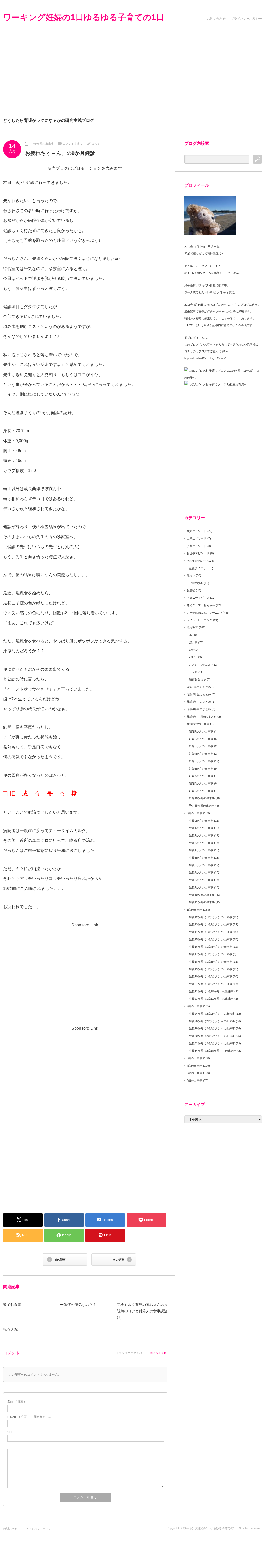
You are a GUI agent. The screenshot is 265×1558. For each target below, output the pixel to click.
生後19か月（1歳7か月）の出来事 (210, 969)
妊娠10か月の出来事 (202, 798)
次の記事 (118, 1259)
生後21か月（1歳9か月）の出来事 (210, 983)
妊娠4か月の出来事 (201, 753)
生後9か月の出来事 (42, 143)
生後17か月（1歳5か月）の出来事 (210, 954)
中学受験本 (196, 583)
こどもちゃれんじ (200, 664)
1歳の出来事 (194, 909)
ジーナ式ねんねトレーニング (205, 612)
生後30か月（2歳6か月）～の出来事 (212, 1035)
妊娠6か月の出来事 (201, 768)
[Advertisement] (132, 75)
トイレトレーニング (199, 620)
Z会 (191, 649)
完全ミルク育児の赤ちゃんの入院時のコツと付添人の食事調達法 (142, 1311)
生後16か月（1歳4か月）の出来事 (210, 946)
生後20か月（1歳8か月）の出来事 (210, 976)
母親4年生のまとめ (199, 709)
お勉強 (191, 590)
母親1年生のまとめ (199, 686)
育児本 (191, 575)
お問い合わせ (216, 18)
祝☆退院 (10, 1329)
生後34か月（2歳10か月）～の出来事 (213, 1050)
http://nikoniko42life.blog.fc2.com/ (205, 358)
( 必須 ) (16, 1401)
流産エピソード (197, 546)
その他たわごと (197, 560)
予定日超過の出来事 (202, 805)
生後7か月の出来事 (201, 872)
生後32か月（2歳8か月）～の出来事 (212, 1043)
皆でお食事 (12, 1304)
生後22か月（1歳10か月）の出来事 (211, 991)
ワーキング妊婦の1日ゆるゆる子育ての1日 (83, 17)
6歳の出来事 (194, 1080)
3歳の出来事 (194, 1058)
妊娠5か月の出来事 (201, 761)
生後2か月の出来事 (201, 835)
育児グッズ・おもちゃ (201, 605)
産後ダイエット (199, 568)
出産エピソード (197, 538)
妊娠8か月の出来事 (201, 783)
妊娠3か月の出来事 (201, 746)
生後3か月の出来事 (201, 842)
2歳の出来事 (194, 1006)
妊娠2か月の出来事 (201, 738)
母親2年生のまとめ (199, 694)
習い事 (193, 642)
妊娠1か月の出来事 (201, 731)
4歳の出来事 (194, 1065)
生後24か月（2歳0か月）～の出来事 (212, 1013)
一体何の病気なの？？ (78, 1304)
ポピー (193, 657)
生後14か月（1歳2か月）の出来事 (210, 931)
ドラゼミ (194, 671)
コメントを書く (73, 143)
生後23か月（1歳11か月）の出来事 (211, 998)
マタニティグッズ (198, 597)
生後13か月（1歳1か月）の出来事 (210, 924)
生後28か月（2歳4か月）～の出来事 (212, 1028)
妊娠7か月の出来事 (201, 775)
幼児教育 (192, 627)
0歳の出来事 (194, 813)
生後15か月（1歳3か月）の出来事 (210, 939)
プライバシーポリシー (246, 18)
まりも (96, 143)
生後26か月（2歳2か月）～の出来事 (212, 1021)
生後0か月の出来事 (201, 820)
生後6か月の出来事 (201, 865)
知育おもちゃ (197, 679)
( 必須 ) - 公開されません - (30, 1416)
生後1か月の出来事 (201, 827)
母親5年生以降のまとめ (202, 716)
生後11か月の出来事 (202, 902)
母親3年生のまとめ (199, 701)
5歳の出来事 (194, 1072)
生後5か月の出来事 (201, 857)
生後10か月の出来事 (202, 894)
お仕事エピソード (198, 553)
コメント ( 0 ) (158, 1352)
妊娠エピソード (197, 531)
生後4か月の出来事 (201, 850)
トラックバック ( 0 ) (129, 1352)
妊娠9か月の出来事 (201, 790)
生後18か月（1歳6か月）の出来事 (210, 961)
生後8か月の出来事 (201, 879)
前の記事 (60, 1259)
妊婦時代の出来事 (198, 723)
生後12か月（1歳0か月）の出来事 (210, 917)
